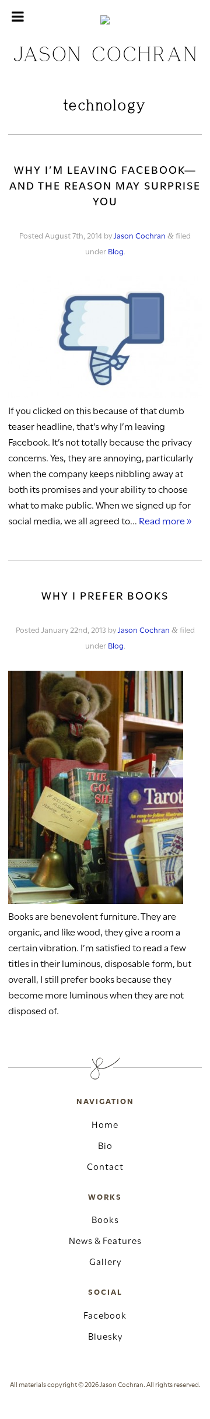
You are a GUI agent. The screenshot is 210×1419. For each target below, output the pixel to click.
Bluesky (105, 1337)
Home (105, 1125)
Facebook (105, 1316)
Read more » (165, 522)
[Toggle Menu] (18, 16)
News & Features (105, 1241)
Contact (105, 1167)
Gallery (105, 1262)
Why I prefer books (105, 596)
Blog (116, 252)
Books (105, 1220)
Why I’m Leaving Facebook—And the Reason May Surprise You (105, 187)
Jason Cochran (140, 236)
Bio (105, 1146)
